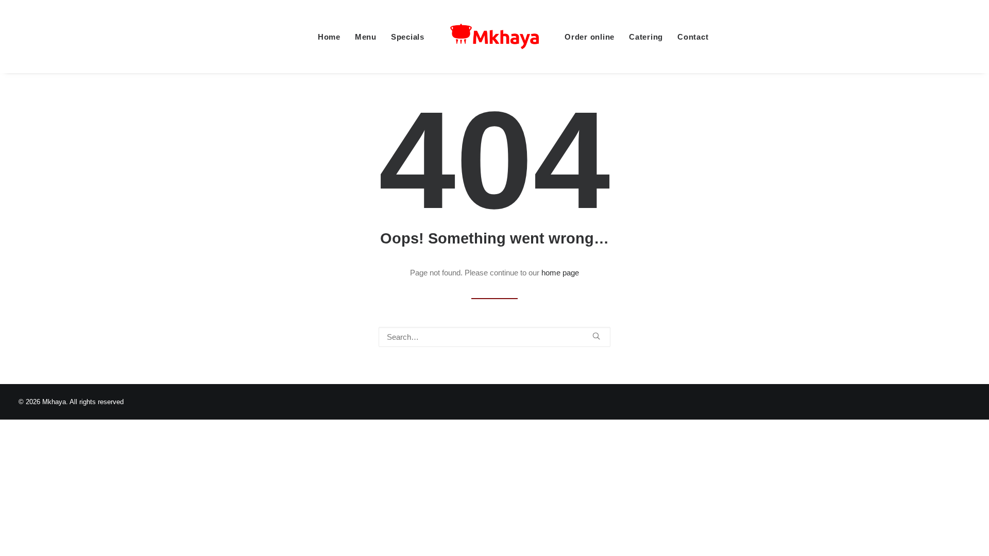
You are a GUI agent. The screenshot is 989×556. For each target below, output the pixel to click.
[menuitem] (329, 36)
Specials (407, 36)
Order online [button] (590, 36)
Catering (646, 36)
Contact (692, 36)
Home (329, 36)
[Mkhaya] (494, 37)
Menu (366, 36)
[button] (596, 336)
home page (560, 272)
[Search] (494, 337)
